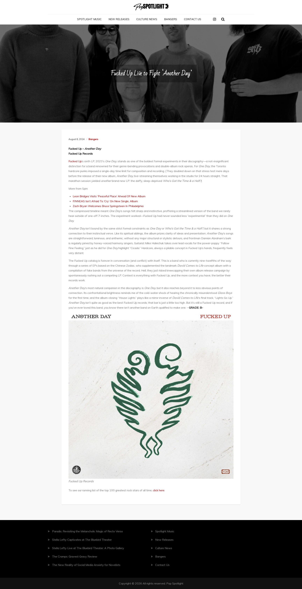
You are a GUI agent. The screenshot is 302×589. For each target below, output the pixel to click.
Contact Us (192, 19)
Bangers (170, 19)
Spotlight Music (89, 19)
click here (158, 490)
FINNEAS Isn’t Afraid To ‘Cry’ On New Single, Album (105, 201)
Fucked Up (75, 161)
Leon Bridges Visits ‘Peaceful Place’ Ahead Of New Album (109, 196)
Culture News (146, 19)
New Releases (119, 19)
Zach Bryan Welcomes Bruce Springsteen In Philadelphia (108, 206)
